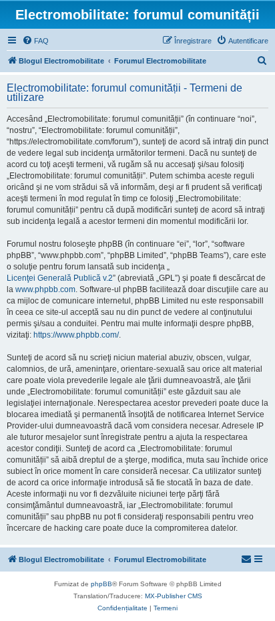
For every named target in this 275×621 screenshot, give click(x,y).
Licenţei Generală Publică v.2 (60, 278)
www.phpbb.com (45, 289)
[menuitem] (35, 41)
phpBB (101, 584)
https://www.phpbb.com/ (76, 335)
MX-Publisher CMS (173, 596)
